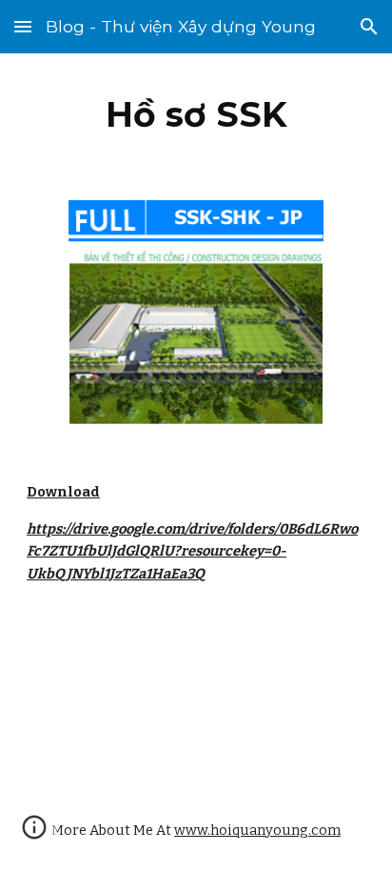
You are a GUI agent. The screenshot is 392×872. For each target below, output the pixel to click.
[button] (23, 26)
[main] (196, 114)
